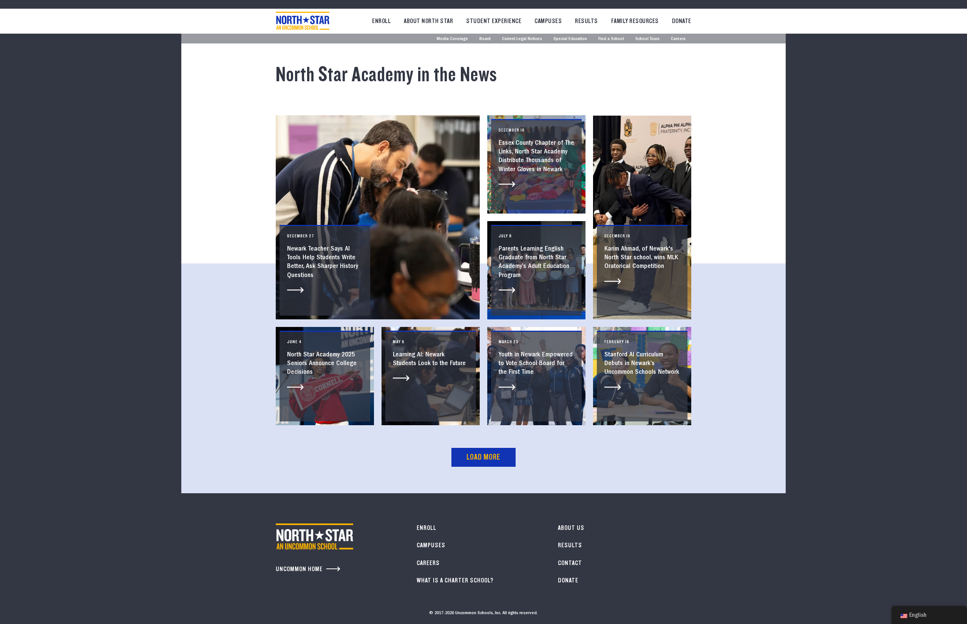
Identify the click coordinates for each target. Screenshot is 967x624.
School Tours (647, 39)
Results (586, 21)
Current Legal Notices (522, 39)
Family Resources (635, 21)
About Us (571, 527)
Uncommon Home (299, 569)
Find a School (611, 39)
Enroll (381, 21)
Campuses (548, 21)
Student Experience (493, 21)
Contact (570, 563)
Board (485, 39)
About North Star (428, 21)
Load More (483, 457)
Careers (678, 39)
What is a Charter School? (455, 580)
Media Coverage (452, 39)
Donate (681, 21)
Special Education (570, 39)
